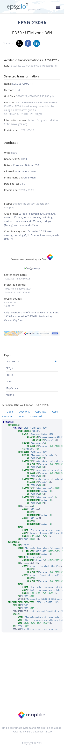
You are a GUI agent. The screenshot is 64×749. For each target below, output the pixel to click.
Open (10, 411)
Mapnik (10, 394)
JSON (9, 381)
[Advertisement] (32, 675)
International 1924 (25, 171)
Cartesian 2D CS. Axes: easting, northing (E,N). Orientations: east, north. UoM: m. (31, 235)
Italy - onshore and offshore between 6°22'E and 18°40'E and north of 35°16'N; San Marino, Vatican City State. (31, 316)
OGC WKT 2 (12, 361)
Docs (22, 416)
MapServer (12, 388)
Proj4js (9, 374)
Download (36, 416)
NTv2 (17, 90)
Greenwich (29, 177)
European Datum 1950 (26, 165)
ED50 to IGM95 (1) (22, 83)
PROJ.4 (9, 368)
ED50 (24, 159)
